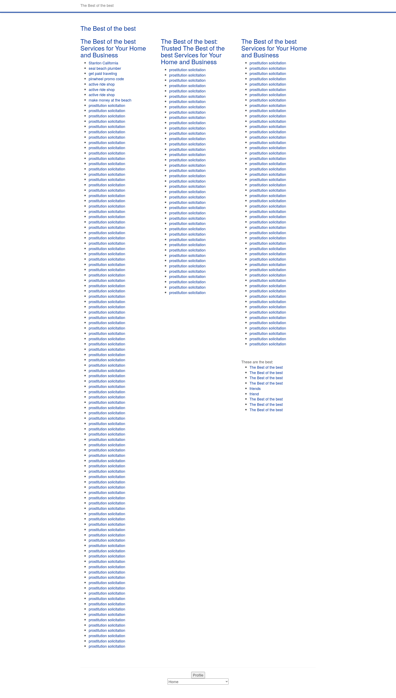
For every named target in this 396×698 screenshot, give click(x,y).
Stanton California (103, 62)
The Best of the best (266, 367)
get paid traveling (103, 73)
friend (254, 393)
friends (255, 388)
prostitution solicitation (107, 105)
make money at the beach (110, 100)
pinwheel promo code (106, 78)
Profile (198, 675)
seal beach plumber (105, 68)
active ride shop (102, 84)
